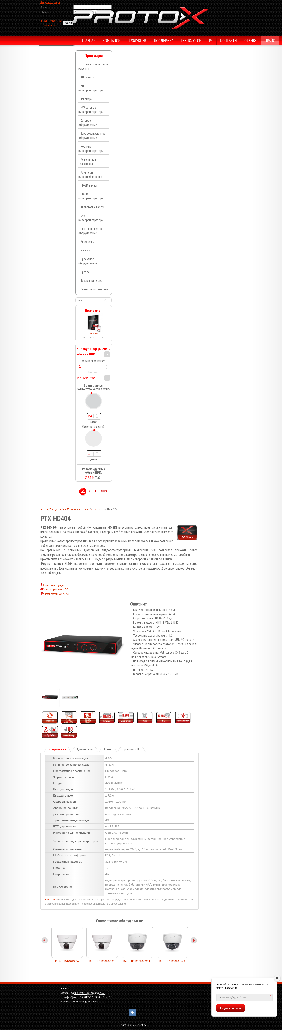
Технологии (191, 41)
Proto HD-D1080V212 (102, 961)
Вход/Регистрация (50, 2)
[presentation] (60, 749)
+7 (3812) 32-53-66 (90, 997)
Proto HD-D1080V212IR (137, 961)
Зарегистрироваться (51, 20)
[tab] (57, 749)
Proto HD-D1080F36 (67, 961)
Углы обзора (98, 491)
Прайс (270, 41)
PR (211, 41)
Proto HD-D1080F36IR (172, 961)
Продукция (137, 41)
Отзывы (250, 41)
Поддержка (163, 41)
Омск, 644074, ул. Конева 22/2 (87, 992)
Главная (88, 41)
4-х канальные (98, 509)
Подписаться (230, 1008)
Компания (111, 41)
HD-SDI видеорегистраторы (76, 509)
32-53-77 (107, 997)
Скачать (93, 333)
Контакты (228, 41)
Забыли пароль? (49, 25)
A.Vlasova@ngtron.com (83, 1001)
